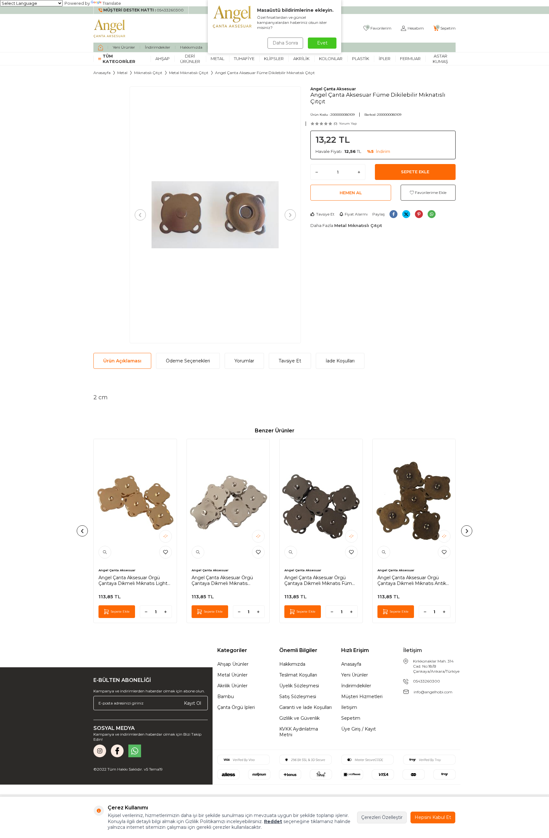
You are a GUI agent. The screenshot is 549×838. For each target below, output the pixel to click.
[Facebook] (117, 751)
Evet (322, 43)
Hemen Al (351, 192)
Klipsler (274, 58)
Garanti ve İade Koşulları (305, 707)
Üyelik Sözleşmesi (299, 686)
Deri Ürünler (190, 58)
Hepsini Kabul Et (433, 817)
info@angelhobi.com (433, 692)
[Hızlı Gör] (104, 552)
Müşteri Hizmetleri (362, 696)
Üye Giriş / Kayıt (358, 729)
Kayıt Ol (192, 703)
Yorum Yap (348, 123)
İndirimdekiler (157, 47)
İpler (384, 58)
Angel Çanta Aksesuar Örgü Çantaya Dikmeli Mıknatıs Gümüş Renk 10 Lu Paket (222, 580)
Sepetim (350, 718)
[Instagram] (99, 751)
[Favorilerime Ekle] (165, 552)
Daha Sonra (285, 43)
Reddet (273, 821)
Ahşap (162, 58)
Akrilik (301, 58)
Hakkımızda (191, 47)
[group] (215, 215)
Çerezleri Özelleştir (382, 817)
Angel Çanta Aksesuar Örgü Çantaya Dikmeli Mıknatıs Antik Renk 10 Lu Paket (411, 580)
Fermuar (410, 58)
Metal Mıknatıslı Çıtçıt (188, 72)
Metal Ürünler (232, 675)
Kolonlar (330, 58)
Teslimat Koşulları (298, 675)
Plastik (360, 58)
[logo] (109, 28)
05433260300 (426, 681)
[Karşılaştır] (165, 536)
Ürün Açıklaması (122, 361)
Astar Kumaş (440, 58)
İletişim (349, 707)
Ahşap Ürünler (232, 664)
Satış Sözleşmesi (297, 696)
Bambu (225, 696)
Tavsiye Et (325, 214)
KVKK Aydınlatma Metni (298, 732)
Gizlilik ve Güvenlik (299, 718)
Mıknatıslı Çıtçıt (148, 72)
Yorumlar (244, 361)
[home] (100, 47)
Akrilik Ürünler (232, 686)
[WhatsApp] (134, 751)
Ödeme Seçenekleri (188, 361)
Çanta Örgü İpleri (236, 707)
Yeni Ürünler (124, 47)
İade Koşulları (340, 361)
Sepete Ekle (415, 171)
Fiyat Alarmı (356, 214)
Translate (112, 3)
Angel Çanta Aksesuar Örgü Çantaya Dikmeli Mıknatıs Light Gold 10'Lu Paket (132, 580)
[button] (140, 214)
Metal (217, 58)
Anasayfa (102, 72)
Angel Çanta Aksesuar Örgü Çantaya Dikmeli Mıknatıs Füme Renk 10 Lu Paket (319, 580)
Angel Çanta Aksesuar (333, 88)
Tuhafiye (244, 58)
